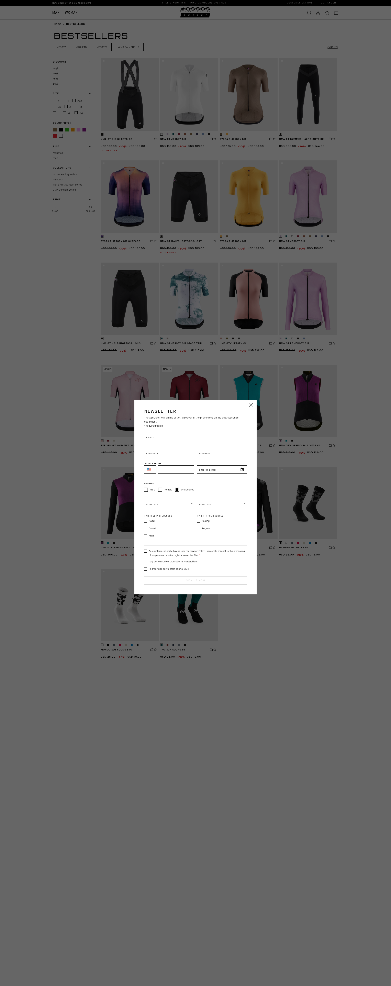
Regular (206, 528)
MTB (151, 535)
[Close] (251, 405)
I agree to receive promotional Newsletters (173, 561)
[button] (150, 469)
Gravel (152, 528)
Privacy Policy (197, 551)
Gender (149, 483)
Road (152, 521)
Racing (206, 521)
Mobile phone (153, 463)
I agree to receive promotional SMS (169, 569)
